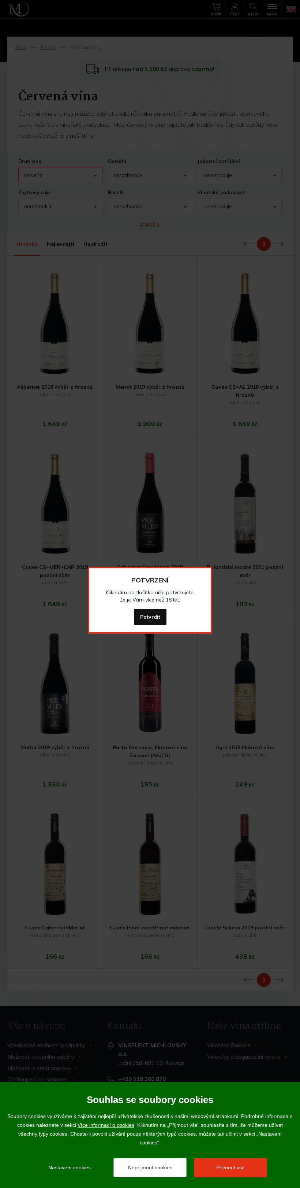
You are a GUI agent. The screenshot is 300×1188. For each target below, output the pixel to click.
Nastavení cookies (69, 1167)
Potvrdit (150, 617)
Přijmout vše (230, 1167)
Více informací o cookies (106, 1125)
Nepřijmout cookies (150, 1167)
